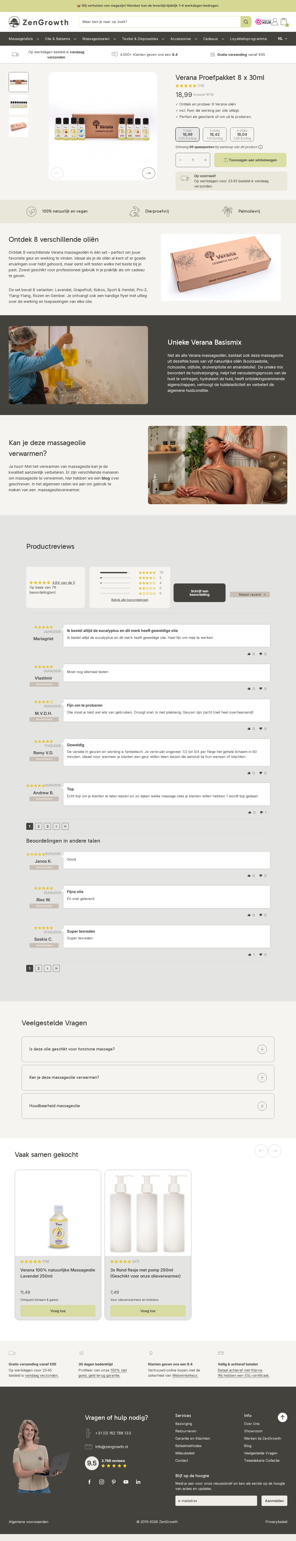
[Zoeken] (246, 21)
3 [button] (47, 826)
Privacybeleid (276, 1522)
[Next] (148, 173)
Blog (247, 1446)
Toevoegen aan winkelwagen (253, 160)
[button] (186, 86)
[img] (43, 627)
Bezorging (183, 1423)
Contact (181, 1460)
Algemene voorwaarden (28, 1522)
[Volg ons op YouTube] (125, 1481)
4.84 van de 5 (63, 582)
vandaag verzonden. (42, 1375)
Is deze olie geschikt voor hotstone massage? (72, 1049)
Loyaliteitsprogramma (248, 39)
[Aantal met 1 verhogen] (205, 160)
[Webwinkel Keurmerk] (262, 19)
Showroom (253, 1431)
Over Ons (252, 1423)
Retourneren (185, 1431)
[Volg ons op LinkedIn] (138, 1481)
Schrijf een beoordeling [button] (200, 593)
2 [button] (38, 826)
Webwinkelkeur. (185, 1375)
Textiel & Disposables (140, 39)
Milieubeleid (184, 1453)
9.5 (92, 1463)
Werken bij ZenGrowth (262, 1438)
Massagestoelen (96, 39)
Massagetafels (21, 39)
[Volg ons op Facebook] (89, 1481)
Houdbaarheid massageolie (54, 1105)
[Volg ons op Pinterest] (113, 1481)
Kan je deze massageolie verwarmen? (64, 1077)
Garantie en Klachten (192, 1438)
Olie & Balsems (58, 39)
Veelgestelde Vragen (260, 1453)
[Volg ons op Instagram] (101, 1481)
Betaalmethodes (188, 1446)
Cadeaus (211, 39)
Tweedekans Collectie (262, 1460)
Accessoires (181, 39)
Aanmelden (274, 1501)
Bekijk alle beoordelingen (129, 599)
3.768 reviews (113, 1461)
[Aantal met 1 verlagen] (180, 160)
